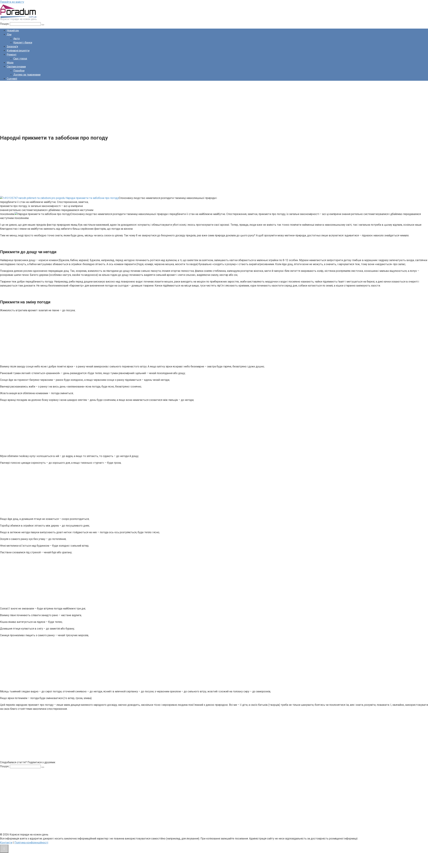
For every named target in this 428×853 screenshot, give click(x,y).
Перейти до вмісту (12, 2)
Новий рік (13, 30)
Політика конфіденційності (31, 842)
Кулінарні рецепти (18, 50)
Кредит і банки (22, 42)
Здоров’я (12, 46)
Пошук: (5, 23)
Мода (10, 62)
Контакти (6, 842)
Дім (9, 34)
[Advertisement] (100, 106)
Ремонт (12, 54)
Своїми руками (16, 66)
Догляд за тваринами (26, 74)
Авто (16, 38)
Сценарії (12, 78)
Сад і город (20, 58)
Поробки (18, 70)
